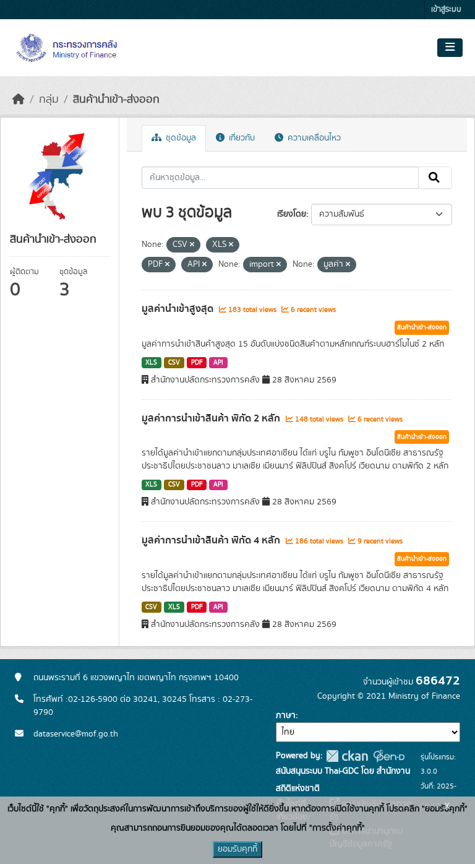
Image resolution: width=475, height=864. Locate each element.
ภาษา (286, 715)
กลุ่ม (49, 100)
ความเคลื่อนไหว (313, 138)
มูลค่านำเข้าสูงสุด (179, 309)
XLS (151, 363)
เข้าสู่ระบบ (446, 9)
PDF (197, 363)
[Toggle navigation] (450, 47)
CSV (174, 363)
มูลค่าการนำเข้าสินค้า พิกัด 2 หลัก (212, 418)
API (218, 363)
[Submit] (435, 177)
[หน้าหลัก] (18, 100)
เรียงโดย (291, 214)
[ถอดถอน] (192, 245)
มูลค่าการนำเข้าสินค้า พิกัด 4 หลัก (212, 540)
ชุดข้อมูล (179, 138)
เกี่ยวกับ (240, 138)
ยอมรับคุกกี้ (237, 849)
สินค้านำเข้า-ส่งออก (116, 100)
